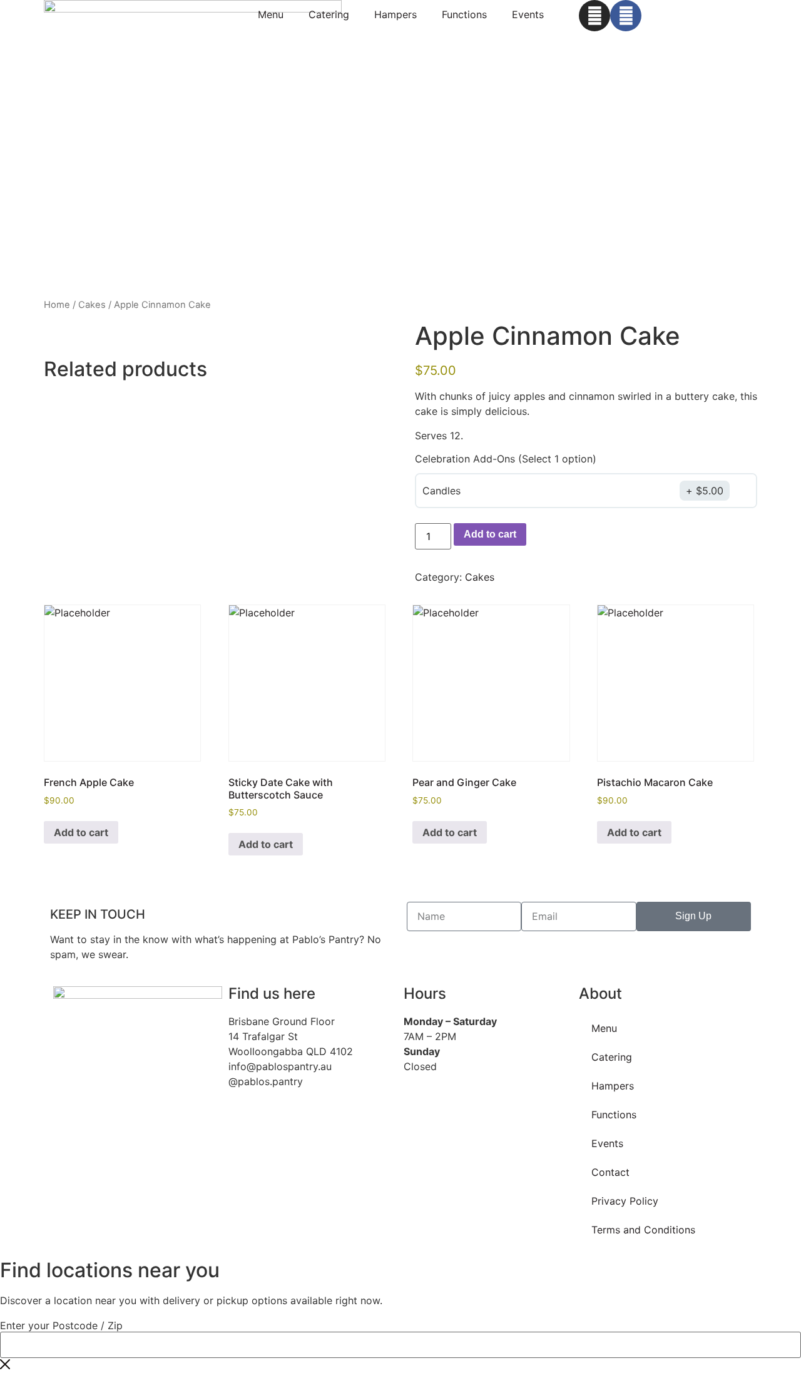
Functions (464, 14)
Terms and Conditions (643, 1229)
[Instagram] (594, 15)
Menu (270, 14)
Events (528, 14)
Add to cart (490, 534)
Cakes (92, 304)
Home (57, 304)
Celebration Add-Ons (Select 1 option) (505, 458)
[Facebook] (625, 15)
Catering (329, 14)
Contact (610, 1172)
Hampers (395, 14)
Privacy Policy (624, 1201)
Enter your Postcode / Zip (61, 1325)
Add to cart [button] (81, 832)
